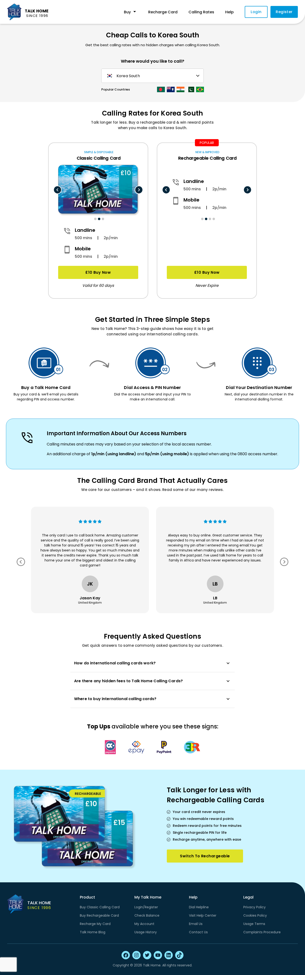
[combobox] (151, 76)
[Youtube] (158, 955)
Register (284, 12)
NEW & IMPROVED (207, 152)
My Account (144, 923)
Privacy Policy (254, 907)
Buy (127, 12)
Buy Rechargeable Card (99, 915)
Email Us (196, 923)
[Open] (198, 76)
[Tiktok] (179, 955)
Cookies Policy (255, 915)
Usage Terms (254, 923)
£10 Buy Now (98, 272)
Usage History (145, 932)
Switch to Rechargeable (205, 856)
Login (256, 12)
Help (229, 12)
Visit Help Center (202, 915)
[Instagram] (136, 955)
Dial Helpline (199, 907)
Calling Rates (201, 12)
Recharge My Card (95, 923)
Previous (57, 190)
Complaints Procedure (262, 932)
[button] (152, 663)
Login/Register (146, 907)
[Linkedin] (168, 955)
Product (87, 897)
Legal (248, 897)
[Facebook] (126, 955)
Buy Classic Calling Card (100, 907)
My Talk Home (147, 897)
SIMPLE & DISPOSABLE (98, 152)
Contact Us (198, 932)
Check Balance (146, 915)
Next (139, 190)
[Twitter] (147, 955)
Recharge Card (163, 12)
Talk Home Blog (92, 932)
